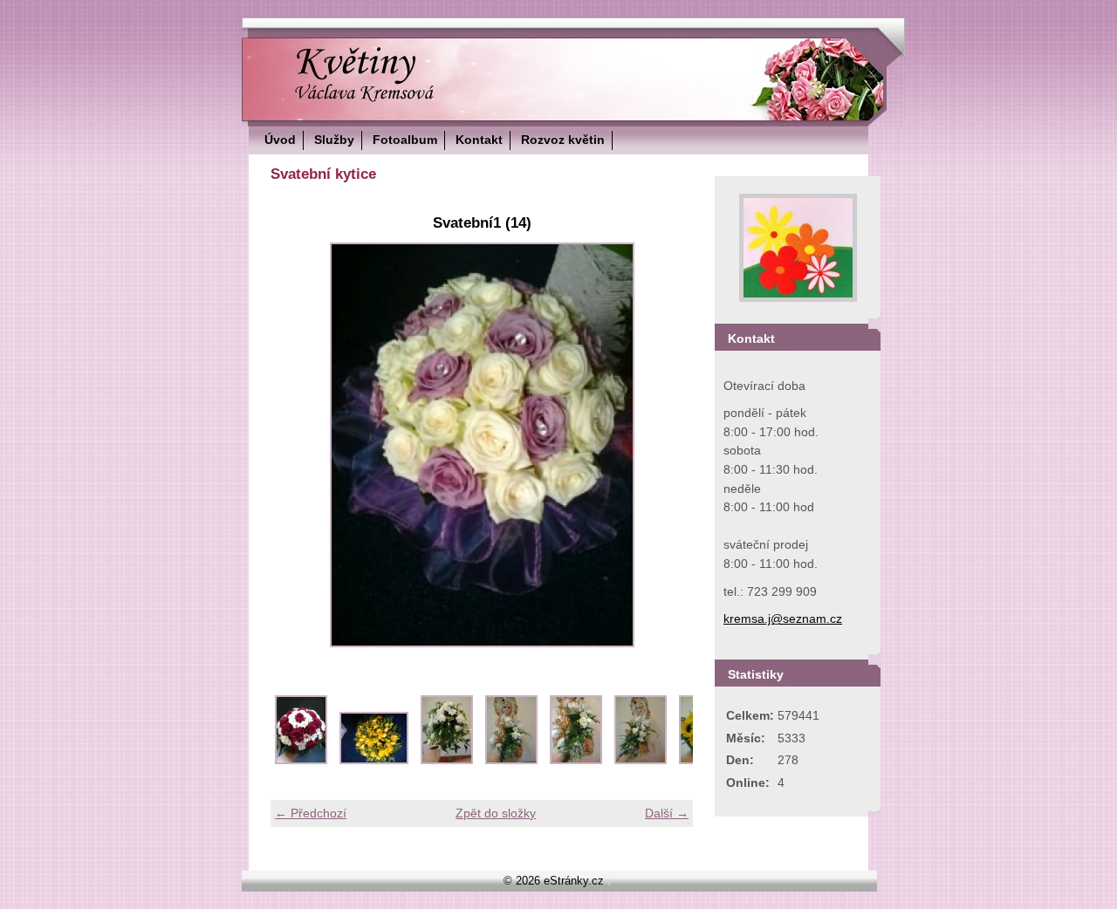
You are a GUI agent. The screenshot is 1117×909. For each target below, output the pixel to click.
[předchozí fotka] (299, 445)
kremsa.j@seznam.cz (782, 618)
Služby (334, 140)
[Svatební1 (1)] (301, 760)
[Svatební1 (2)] (373, 760)
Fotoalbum (405, 140)
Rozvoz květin (563, 140)
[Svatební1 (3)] (447, 760)
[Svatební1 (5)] (576, 760)
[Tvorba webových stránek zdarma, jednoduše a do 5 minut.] (610, 882)
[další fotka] (664, 445)
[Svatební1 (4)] (511, 760)
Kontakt (479, 140)
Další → (667, 813)
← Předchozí (310, 813)
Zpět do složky (496, 813)
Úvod (280, 140)
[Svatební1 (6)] (640, 760)
